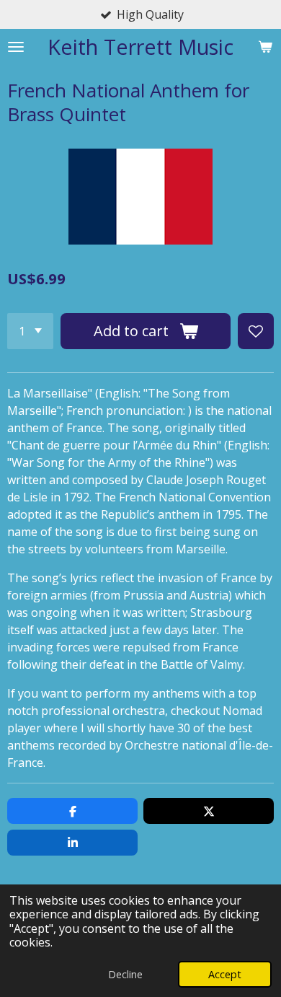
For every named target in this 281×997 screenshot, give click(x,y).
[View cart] (265, 46)
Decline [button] (125, 974)
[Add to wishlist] (256, 331)
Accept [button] (224, 974)
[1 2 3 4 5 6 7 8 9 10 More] (30, 331)
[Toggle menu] (16, 46)
